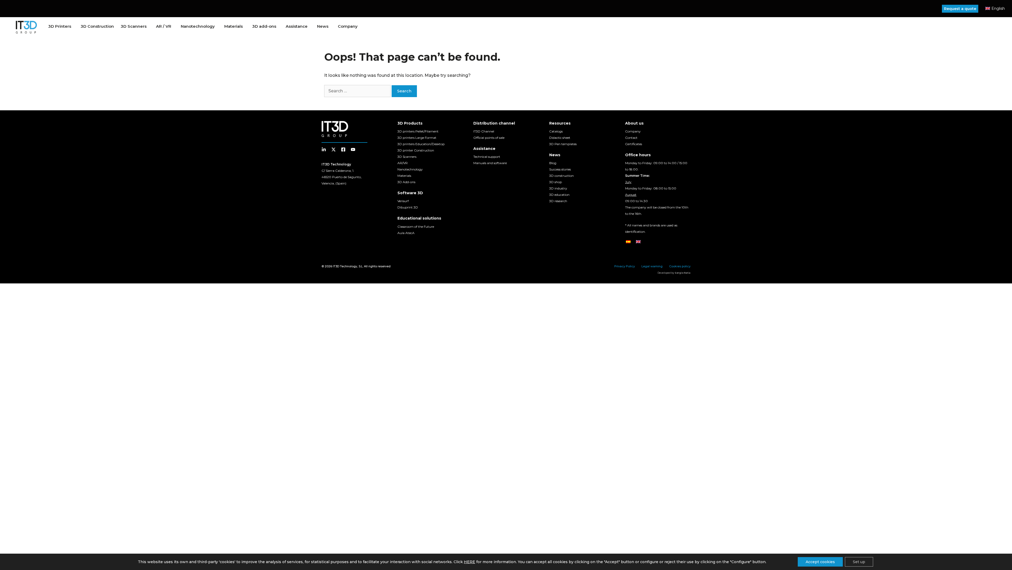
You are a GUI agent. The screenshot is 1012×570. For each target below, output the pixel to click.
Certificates (633, 144)
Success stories (560, 169)
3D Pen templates (563, 144)
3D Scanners (134, 26)
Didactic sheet (559, 138)
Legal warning (652, 266)
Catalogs (556, 131)
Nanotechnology (410, 169)
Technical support (486, 157)
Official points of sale (488, 138)
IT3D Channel (483, 131)
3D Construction (97, 26)
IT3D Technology (345, 266)
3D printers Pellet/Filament (418, 131)
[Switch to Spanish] (628, 241)
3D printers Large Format (416, 138)
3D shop (555, 182)
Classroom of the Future (415, 227)
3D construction (561, 176)
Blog (552, 163)
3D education (559, 195)
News (322, 26)
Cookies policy (679, 266)
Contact (631, 138)
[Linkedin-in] (324, 149)
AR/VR (402, 163)
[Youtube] (353, 149)
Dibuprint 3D (407, 207)
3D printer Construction (415, 150)
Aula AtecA (406, 233)
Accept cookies (820, 561)
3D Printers (59, 26)
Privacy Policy (624, 266)
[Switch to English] (638, 241)
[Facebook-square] (343, 149)
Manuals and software (490, 163)
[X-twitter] (333, 149)
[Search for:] (358, 90)
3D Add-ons (406, 182)
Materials (233, 26)
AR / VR (163, 26)
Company (348, 26)
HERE (469, 561)
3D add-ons (264, 26)
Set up (859, 561)
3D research (558, 201)
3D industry (558, 188)
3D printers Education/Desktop (421, 144)
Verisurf (403, 201)
